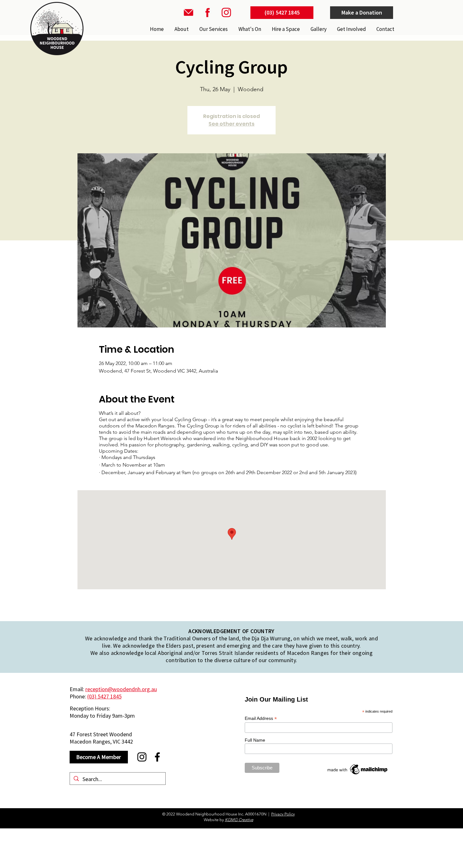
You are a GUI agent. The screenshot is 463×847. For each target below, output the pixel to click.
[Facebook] (157, 757)
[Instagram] (142, 757)
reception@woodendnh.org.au (121, 689)
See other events (231, 123)
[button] (212, 29)
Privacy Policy (283, 814)
